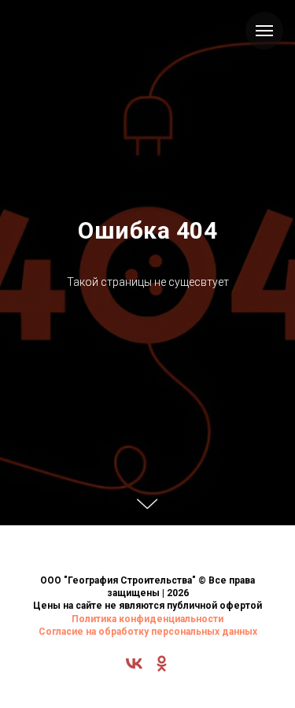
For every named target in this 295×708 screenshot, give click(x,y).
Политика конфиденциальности (147, 619)
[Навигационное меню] (264, 30)
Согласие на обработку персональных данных (148, 631)
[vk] (134, 669)
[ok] (161, 669)
